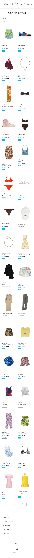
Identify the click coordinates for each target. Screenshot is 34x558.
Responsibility (6, 525)
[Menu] (31, 4)
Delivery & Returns (8, 521)
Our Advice (6, 529)
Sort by (4, 18)
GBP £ (16, 544)
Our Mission (6, 533)
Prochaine (19, 552)
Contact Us (6, 517)
